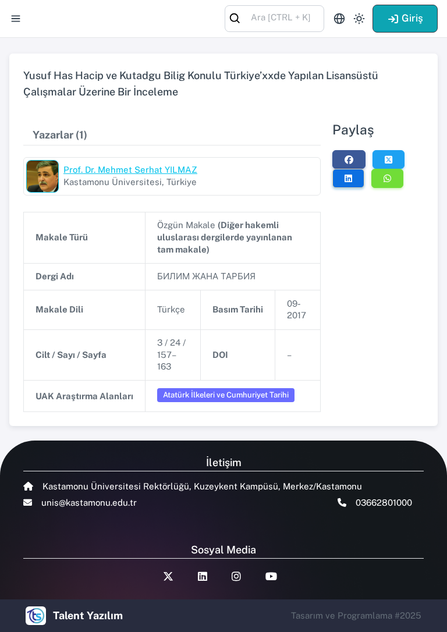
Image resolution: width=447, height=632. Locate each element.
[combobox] (274, 17)
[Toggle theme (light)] (359, 18)
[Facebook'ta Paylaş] (349, 159)
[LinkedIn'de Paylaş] (348, 178)
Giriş (412, 18)
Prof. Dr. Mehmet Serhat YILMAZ (130, 170)
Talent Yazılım (88, 615)
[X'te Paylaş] (388, 159)
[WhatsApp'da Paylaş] (387, 178)
